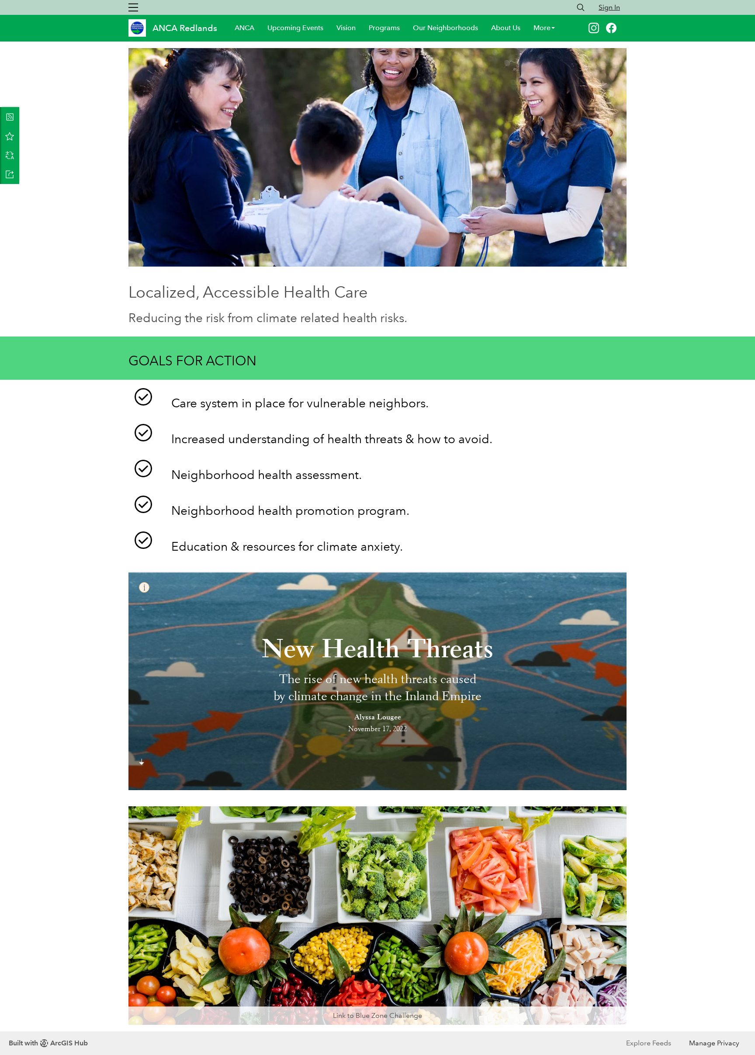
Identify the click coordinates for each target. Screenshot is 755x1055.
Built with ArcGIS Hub (48, 1043)
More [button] (542, 28)
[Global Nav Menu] (133, 7)
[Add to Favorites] (9, 136)
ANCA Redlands (185, 28)
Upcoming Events (295, 28)
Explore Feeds (648, 1043)
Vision (346, 28)
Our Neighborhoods (445, 28)
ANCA (244, 28)
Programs (384, 28)
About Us (505, 28)
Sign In (609, 7)
